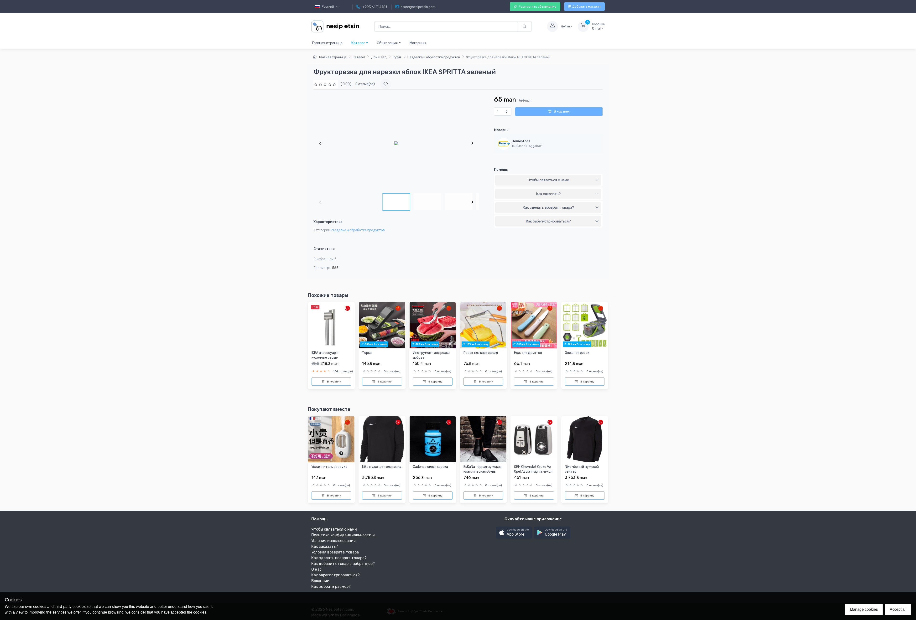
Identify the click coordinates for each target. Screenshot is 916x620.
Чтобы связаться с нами (548, 180)
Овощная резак (577, 353)
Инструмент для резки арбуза (431, 355)
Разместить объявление (537, 6)
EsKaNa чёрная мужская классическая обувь (482, 469)
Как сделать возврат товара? (548, 207)
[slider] (325, 84)
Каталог (358, 43)
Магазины (417, 43)
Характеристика (328, 222)
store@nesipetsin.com (418, 7)
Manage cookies (864, 609)
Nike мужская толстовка (381, 467)
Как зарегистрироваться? (548, 221)
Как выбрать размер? (331, 586)
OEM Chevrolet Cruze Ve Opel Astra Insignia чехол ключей (533, 471)
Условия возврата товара (335, 552)
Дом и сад (379, 57)
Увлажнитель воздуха (329, 467)
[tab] (548, 180)
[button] (514, 533)
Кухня (397, 57)
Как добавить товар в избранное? (343, 563)
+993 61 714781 (374, 7)
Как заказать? (548, 194)
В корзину (561, 111)
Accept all (898, 609)
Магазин (501, 130)
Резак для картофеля (480, 353)
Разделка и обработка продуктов (433, 57)
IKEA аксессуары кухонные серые (325, 355)
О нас (316, 569)
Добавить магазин (586, 6)
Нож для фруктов (528, 353)
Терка (367, 353)
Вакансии (320, 581)
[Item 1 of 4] (396, 143)
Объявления (388, 43)
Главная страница (327, 43)
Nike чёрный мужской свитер (582, 469)
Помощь (501, 170)
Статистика (324, 249)
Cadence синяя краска (430, 467)
